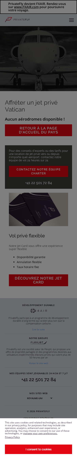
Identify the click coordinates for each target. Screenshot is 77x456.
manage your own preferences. (40, 433)
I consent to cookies (39, 449)
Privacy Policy (12, 437)
